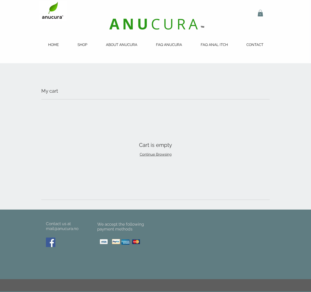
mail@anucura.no (62, 228)
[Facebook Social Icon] (50, 242)
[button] (260, 13)
